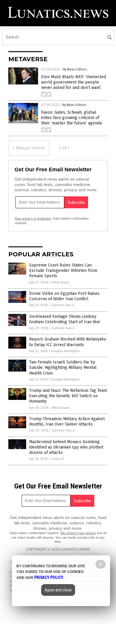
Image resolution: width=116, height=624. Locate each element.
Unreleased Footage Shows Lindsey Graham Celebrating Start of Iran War (64, 319)
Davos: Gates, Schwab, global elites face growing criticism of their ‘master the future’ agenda (71, 118)
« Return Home (28, 148)
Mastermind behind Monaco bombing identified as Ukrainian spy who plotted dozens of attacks (66, 447)
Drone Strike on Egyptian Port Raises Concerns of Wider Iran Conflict (64, 296)
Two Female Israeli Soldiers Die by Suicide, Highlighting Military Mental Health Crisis (63, 367)
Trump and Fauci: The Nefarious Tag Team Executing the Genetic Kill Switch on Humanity (68, 396)
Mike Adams (61, 408)
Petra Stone (60, 282)
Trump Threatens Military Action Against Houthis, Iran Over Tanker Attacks (67, 421)
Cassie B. (57, 459)
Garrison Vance (62, 305)
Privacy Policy (48, 577)
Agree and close (58, 590)
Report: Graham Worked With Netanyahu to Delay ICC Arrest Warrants (67, 342)
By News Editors (75, 69)
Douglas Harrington (65, 351)
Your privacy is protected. (33, 218)
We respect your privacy (78, 533)
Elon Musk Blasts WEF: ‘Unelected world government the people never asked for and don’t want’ (73, 82)
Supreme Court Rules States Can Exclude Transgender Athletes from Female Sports (63, 270)
